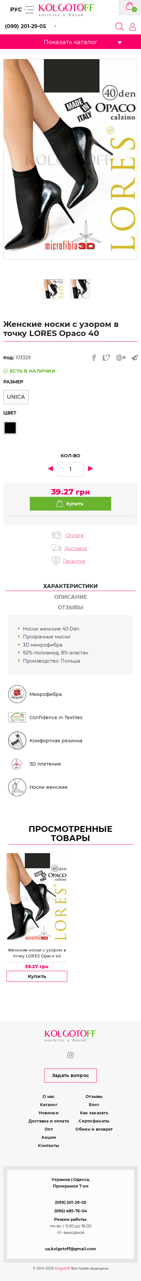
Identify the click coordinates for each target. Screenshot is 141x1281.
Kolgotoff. (62, 1268)
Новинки (49, 1112)
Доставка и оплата (49, 1121)
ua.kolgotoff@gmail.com (70, 1248)
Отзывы (94, 1096)
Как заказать (94, 1112)
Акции (48, 1137)
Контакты (48, 1145)
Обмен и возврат (93, 1129)
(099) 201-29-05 (70, 1202)
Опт (49, 1129)
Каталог (48, 1104)
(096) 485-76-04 (70, 1210)
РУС (16, 10)
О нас (48, 1096)
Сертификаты (94, 1121)
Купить (37, 976)
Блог (94, 1104)
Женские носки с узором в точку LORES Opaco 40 (37, 953)
